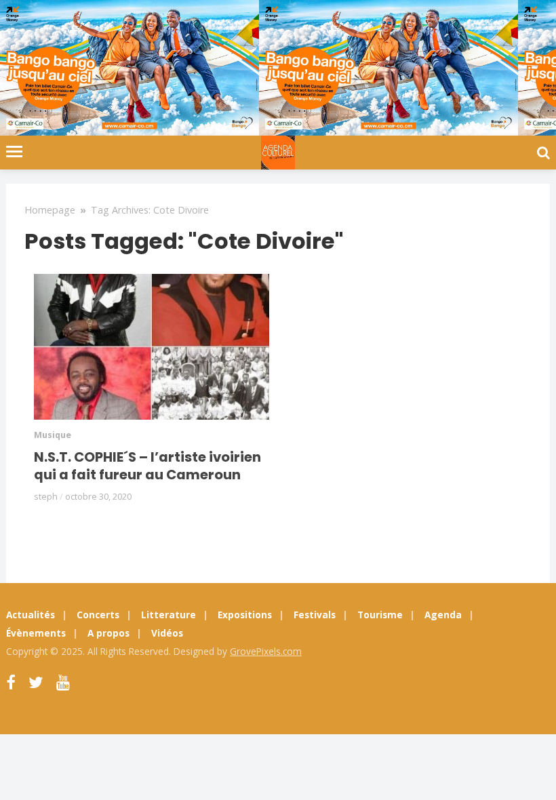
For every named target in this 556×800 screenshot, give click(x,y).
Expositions (245, 614)
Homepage (49, 209)
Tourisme (380, 614)
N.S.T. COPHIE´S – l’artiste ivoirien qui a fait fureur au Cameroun (147, 465)
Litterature (168, 614)
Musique (52, 435)
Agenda (443, 614)
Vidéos (167, 632)
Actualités (30, 614)
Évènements (36, 632)
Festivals (315, 614)
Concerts (98, 614)
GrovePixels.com (266, 651)
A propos (108, 632)
